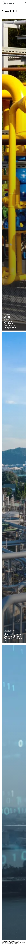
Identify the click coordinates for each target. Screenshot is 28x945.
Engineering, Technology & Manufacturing (10, 314)
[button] (23, 3)
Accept (23, 942)
